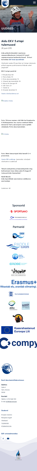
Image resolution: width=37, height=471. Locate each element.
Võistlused (4, 420)
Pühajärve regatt (6, 417)
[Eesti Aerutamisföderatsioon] (5, 4)
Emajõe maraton (6, 415)
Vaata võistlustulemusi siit (10, 93)
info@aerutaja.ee (11, 401)
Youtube (8, 438)
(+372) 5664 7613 (11, 399)
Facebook (3, 438)
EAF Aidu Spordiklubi (16, 59)
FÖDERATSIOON (6, 426)
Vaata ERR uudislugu (8, 159)
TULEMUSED (5, 423)
